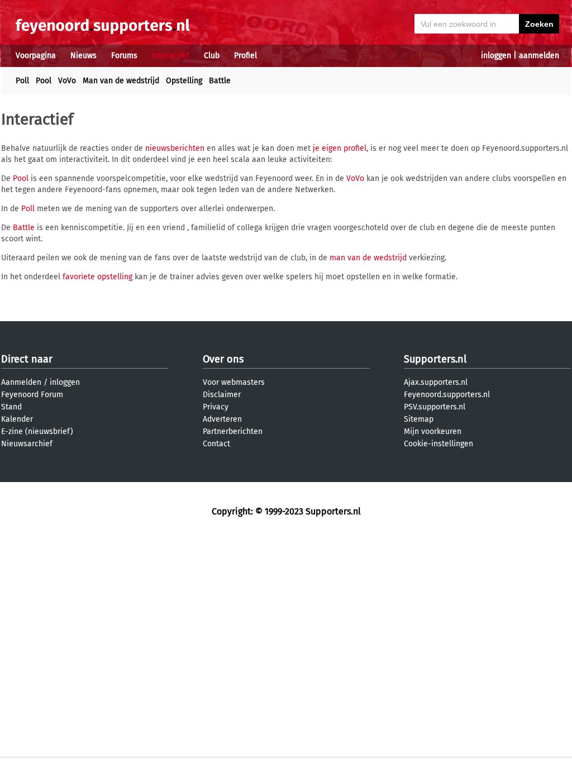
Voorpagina (36, 55)
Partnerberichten (233, 431)
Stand (11, 407)
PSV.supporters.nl (434, 407)
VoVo (67, 80)
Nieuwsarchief (27, 444)
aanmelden (539, 55)
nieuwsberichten (174, 148)
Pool (43, 80)
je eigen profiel (339, 148)
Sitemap (418, 419)
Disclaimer (222, 394)
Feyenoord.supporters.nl (447, 394)
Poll (22, 80)
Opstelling (184, 80)
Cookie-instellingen (438, 444)
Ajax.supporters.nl (436, 382)
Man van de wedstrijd (121, 80)
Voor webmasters (234, 382)
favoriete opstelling (97, 277)
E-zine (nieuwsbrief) (37, 431)
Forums (124, 55)
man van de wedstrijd (368, 258)
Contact (216, 444)
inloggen (496, 55)
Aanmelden (21, 382)
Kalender (17, 419)
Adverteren (222, 419)
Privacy (215, 407)
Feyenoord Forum (32, 394)
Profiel (245, 55)
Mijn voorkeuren (432, 431)
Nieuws (83, 55)
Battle (220, 80)
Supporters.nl (435, 359)
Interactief (170, 55)
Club (212, 55)
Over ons (223, 359)
